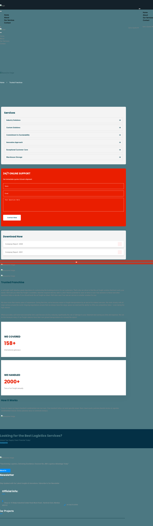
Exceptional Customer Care (17, 150)
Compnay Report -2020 (14, 244)
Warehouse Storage (14, 157)
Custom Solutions (13, 128)
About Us (3, 470)
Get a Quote (147, 27)
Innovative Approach (14, 142)
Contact (146, 20)
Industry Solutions (13, 120)
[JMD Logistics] (2, 6)
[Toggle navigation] (139, 8)
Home (2, 36)
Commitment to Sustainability (17, 135)
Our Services (4, 41)
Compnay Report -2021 (14, 252)
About (2, 39)
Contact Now (12, 218)
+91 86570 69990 (72, 505)
